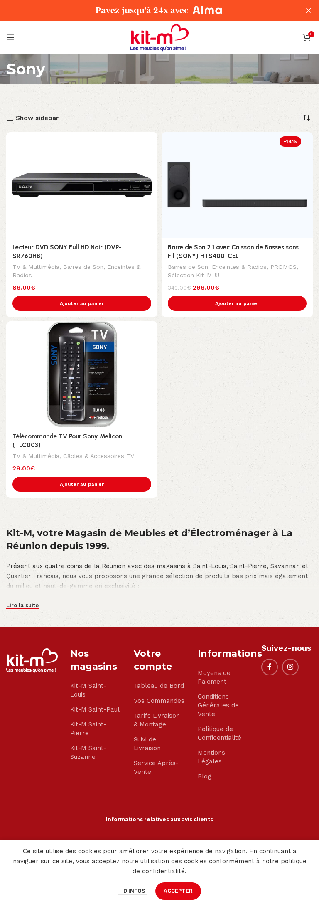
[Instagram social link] (290, 667)
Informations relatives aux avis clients (159, 819)
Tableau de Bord (159, 685)
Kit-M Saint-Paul (95, 709)
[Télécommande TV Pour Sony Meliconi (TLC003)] (81, 374)
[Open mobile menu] (10, 37)
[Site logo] (159, 37)
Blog (204, 776)
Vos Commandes (159, 700)
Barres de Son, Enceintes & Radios (217, 266)
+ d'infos (132, 891)
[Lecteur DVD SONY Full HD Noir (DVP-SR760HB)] (81, 185)
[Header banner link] (147, 10)
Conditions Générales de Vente (218, 705)
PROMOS (283, 266)
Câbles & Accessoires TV (98, 456)
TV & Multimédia (35, 266)
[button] (81, 303)
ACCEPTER (178, 891)
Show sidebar (37, 118)
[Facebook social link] (269, 667)
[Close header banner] (308, 10)
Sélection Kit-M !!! (193, 275)
